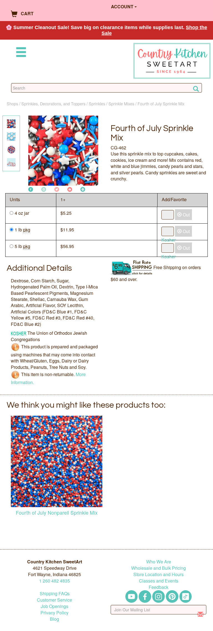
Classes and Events (158, 581)
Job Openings (54, 606)
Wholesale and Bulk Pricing (158, 568)
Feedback (158, 587)
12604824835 (54, 581)
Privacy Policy (54, 612)
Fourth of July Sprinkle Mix (161, 103)
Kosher (168, 240)
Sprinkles (97, 103)
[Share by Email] (69, 189)
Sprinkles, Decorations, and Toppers (53, 103)
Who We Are (158, 561)
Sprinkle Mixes (121, 103)
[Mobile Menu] (20, 53)
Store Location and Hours (158, 574)
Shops (12, 103)
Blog (54, 619)
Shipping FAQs (55, 593)
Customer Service (54, 600)
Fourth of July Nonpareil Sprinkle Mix (57, 512)
